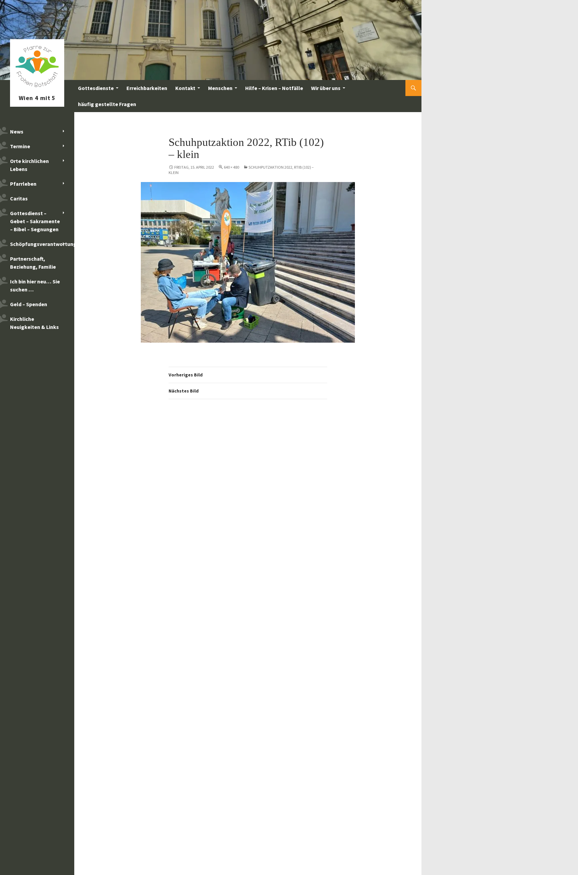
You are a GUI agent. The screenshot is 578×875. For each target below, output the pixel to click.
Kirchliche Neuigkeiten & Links (34, 323)
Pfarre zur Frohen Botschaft (37, 88)
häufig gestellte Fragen (107, 104)
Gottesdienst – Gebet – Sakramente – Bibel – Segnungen (35, 221)
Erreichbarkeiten (146, 88)
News (16, 131)
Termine (20, 146)
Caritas (19, 198)
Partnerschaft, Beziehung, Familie (33, 262)
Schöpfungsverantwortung (42, 244)
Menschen (220, 88)
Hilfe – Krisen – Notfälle (274, 88)
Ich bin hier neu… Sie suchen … (35, 285)
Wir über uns (326, 88)
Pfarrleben (23, 183)
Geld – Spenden (28, 304)
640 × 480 (231, 167)
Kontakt (185, 88)
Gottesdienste (96, 88)
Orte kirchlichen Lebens (29, 165)
